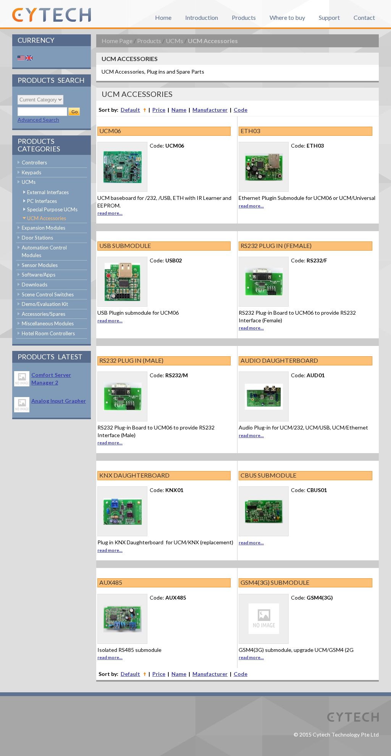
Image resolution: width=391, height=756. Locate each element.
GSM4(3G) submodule (275, 582)
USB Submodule (125, 245)
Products (149, 40)
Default (130, 109)
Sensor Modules (40, 265)
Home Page (117, 40)
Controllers (34, 162)
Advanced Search (38, 119)
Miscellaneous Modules (48, 323)
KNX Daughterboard (134, 475)
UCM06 (110, 130)
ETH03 (250, 130)
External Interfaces (48, 192)
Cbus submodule (268, 475)
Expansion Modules (43, 228)
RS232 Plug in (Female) (276, 245)
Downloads (34, 284)
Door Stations (37, 238)
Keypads (31, 172)
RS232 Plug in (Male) (131, 360)
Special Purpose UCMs (52, 209)
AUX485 (110, 582)
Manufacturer (210, 109)
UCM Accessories (46, 218)
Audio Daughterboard (279, 360)
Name (178, 109)
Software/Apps (38, 275)
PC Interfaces (42, 201)
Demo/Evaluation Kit (45, 304)
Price (158, 109)
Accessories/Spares (43, 314)
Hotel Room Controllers (48, 333)
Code (240, 109)
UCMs (29, 182)
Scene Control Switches (48, 294)
